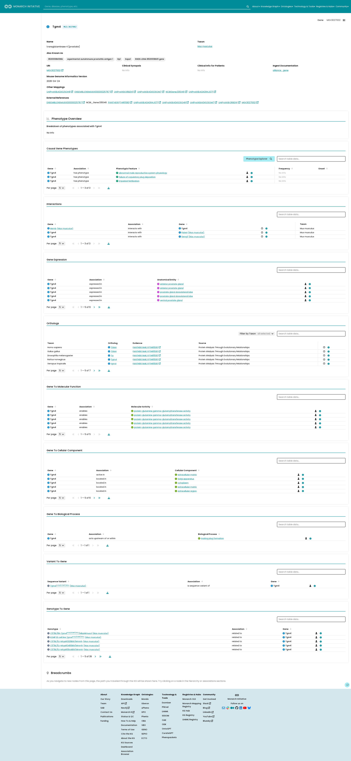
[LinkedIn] (240, 707)
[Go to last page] (99, 307)
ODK (164, 724)
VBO (143, 725)
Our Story (105, 699)
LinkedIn (207, 712)
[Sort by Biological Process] (218, 534)
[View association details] (251, 173)
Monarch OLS (189, 699)
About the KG (128, 738)
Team (103, 703)
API (123, 703)
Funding (104, 721)
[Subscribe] (223, 707)
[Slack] (227, 707)
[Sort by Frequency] (291, 168)
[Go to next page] (93, 307)
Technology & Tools (304, 6)
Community (342, 6)
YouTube (207, 716)
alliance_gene (280, 70)
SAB (102, 707)
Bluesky (207, 721)
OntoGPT (166, 728)
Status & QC (127, 716)
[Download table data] (108, 187)
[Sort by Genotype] (59, 628)
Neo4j (124, 707)
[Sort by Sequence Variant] (68, 581)
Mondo (145, 699)
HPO (143, 712)
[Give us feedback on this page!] (347, 684)
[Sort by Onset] (326, 168)
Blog (205, 707)
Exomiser (166, 702)
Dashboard (126, 746)
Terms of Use (127, 729)
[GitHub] (236, 707)
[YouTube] (245, 707)
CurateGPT (167, 733)
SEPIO (144, 733)
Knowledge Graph (270, 6)
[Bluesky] (249, 707)
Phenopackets (169, 737)
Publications (107, 716)
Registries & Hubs (325, 6)
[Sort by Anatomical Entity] (177, 279)
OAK (164, 720)
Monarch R (126, 712)
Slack (206, 703)
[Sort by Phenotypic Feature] (138, 168)
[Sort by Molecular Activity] (151, 406)
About (256, 6)
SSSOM (165, 715)
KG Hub (186, 710)
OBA (143, 721)
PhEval (165, 707)
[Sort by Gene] (54, 168)
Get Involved (209, 699)
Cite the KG (127, 733)
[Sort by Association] (87, 168)
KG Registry (188, 715)
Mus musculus (204, 46)
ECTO (144, 738)
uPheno (145, 707)
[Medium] (232, 707)
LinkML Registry (190, 719)
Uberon (145, 703)
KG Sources (127, 742)
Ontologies (287, 6)
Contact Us (106, 712)
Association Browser (127, 753)
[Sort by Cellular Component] (198, 470)
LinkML (165, 711)
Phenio (144, 716)
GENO (144, 729)
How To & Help (128, 721)
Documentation (129, 725)
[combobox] (146, 6)
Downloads (126, 699)
